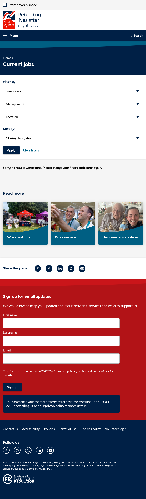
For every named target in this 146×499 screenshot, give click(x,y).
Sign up (12, 387)
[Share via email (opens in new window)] (82, 268)
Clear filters (31, 150)
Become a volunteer (121, 237)
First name (10, 315)
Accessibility (31, 429)
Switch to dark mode (23, 5)
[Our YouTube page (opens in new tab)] (50, 450)
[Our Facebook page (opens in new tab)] (6, 450)
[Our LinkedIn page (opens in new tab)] (39, 450)
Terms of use (67, 429)
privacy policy (76, 371)
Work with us (18, 237)
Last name (10, 332)
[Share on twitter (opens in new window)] (38, 268)
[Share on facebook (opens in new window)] (49, 268)
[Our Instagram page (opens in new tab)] (17, 450)
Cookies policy (91, 429)
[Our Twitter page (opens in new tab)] (28, 450)
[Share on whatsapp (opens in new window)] (71, 268)
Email (7, 350)
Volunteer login (115, 429)
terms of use (100, 371)
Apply (11, 150)
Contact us (10, 429)
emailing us (25, 406)
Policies (49, 429)
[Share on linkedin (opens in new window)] (60, 268)
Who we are (65, 237)
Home (7, 58)
